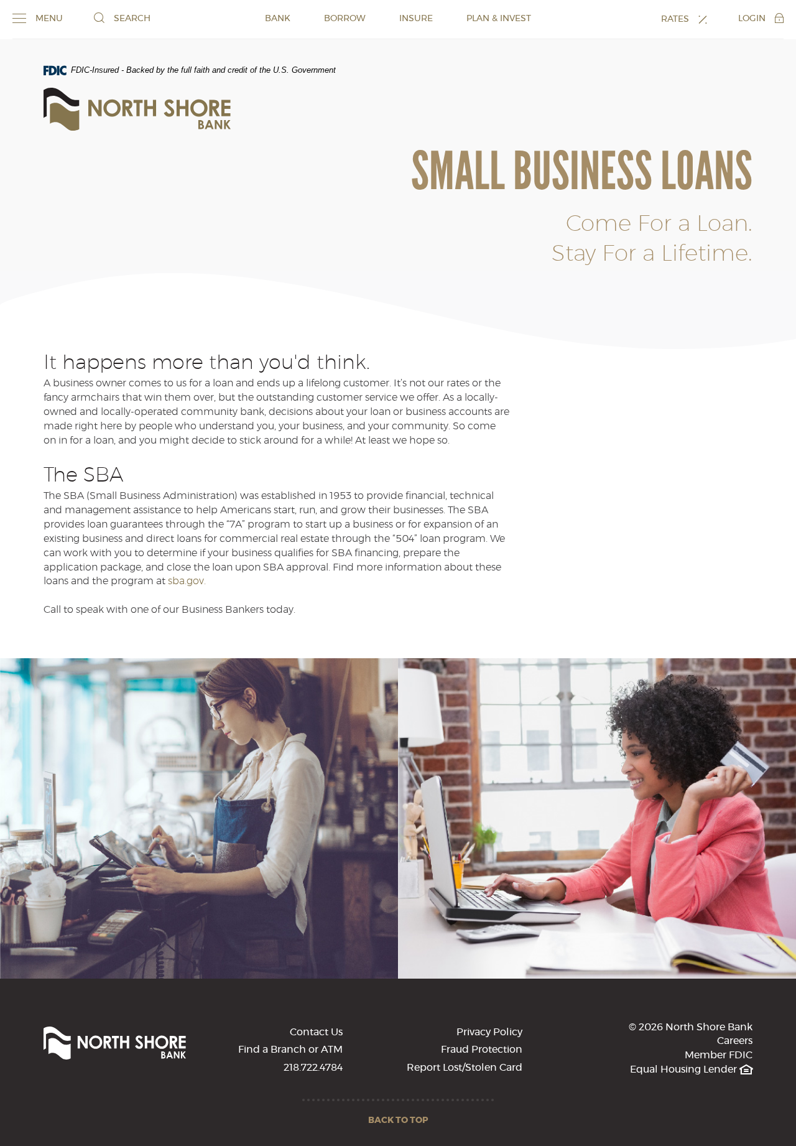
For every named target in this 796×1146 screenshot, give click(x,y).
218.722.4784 (313, 1068)
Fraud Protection (481, 1050)
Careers (734, 1041)
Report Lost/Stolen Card (464, 1068)
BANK (277, 18)
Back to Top (398, 1120)
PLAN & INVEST (498, 18)
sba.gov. (187, 581)
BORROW (345, 18)
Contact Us (316, 1032)
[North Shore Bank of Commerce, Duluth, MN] (137, 109)
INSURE (416, 18)
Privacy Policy (489, 1032)
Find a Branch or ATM (290, 1050)
